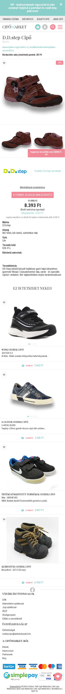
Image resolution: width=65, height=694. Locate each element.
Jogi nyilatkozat (9, 607)
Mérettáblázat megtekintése (32, 187)
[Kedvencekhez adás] (4, 63)
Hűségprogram (9, 615)
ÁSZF (4, 611)
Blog (4, 658)
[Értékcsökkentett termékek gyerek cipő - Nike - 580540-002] (32, 468)
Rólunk (5, 647)
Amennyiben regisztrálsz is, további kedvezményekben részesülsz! (28, 49)
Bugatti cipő (36, 19)
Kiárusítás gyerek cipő (16, 566)
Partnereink (7, 654)
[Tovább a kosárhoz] (38, 27)
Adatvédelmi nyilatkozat (13, 603)
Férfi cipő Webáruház (43, 686)
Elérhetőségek (8, 630)
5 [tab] (37, 416)
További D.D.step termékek (47, 171)
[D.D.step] (15, 171)
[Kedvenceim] (58, 677)
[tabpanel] (32, 323)
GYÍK (4, 600)
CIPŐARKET (14, 26)
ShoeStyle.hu (56, 689)
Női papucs (20, 19)
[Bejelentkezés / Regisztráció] (45, 27)
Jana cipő (51, 19)
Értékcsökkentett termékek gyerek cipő (28, 494)
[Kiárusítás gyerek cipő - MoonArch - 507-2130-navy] (32, 540)
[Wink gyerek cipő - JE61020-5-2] (32, 323)
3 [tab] (33, 344)
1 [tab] (29, 344)
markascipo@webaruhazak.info (16, 634)
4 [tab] (35, 344)
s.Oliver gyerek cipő (15, 422)
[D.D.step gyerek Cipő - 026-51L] (16, 141)
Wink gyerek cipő (13, 349)
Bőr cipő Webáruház (42, 689)
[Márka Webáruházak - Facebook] (32, 590)
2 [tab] (31, 344)
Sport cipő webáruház (24, 689)
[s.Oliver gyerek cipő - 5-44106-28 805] (32, 395)
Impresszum (8, 651)
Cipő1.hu (34, 691)
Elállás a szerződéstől (12, 618)
